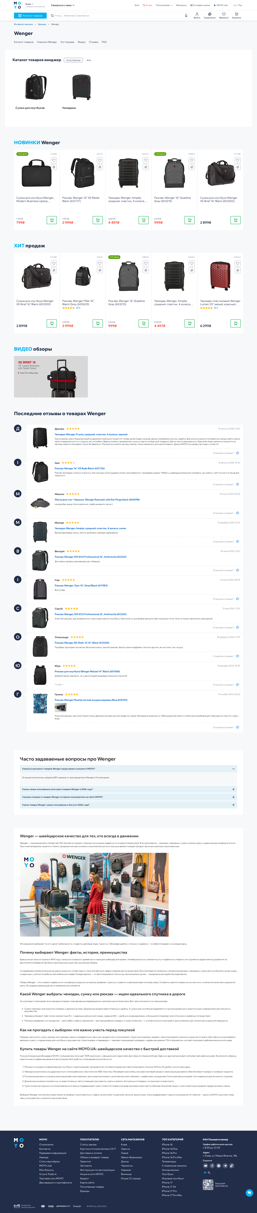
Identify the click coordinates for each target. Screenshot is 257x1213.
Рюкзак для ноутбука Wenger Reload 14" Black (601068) (87, 671)
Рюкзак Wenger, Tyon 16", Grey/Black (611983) (81, 585)
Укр (235, 5)
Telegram (225, 1165)
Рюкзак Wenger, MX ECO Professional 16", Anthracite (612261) (90, 556)
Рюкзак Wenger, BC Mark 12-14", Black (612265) (82, 642)
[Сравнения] (54, 167)
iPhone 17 (167, 1182)
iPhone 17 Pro (169, 1191)
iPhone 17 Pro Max (172, 1195)
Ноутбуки (167, 1174)
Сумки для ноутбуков (30, 107)
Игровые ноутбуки (173, 1178)
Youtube (205, 1165)
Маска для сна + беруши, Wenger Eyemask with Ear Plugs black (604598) (97, 499)
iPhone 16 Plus (169, 1148)
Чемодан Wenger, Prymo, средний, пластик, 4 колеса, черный (91, 434)
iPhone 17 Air (169, 1186)
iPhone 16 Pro (169, 1152)
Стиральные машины (174, 1165)
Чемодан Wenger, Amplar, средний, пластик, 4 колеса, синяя (90, 528)
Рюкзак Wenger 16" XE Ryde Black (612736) (80, 468)
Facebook (212, 1165)
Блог (137, 5)
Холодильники (170, 1169)
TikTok (231, 1165)
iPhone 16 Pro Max (172, 1157)
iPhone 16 (167, 1144)
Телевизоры (169, 1161)
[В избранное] (54, 160)
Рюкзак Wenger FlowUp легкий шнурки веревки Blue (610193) (91, 700)
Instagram (218, 1165)
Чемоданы (69, 107)
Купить (51, 220)
